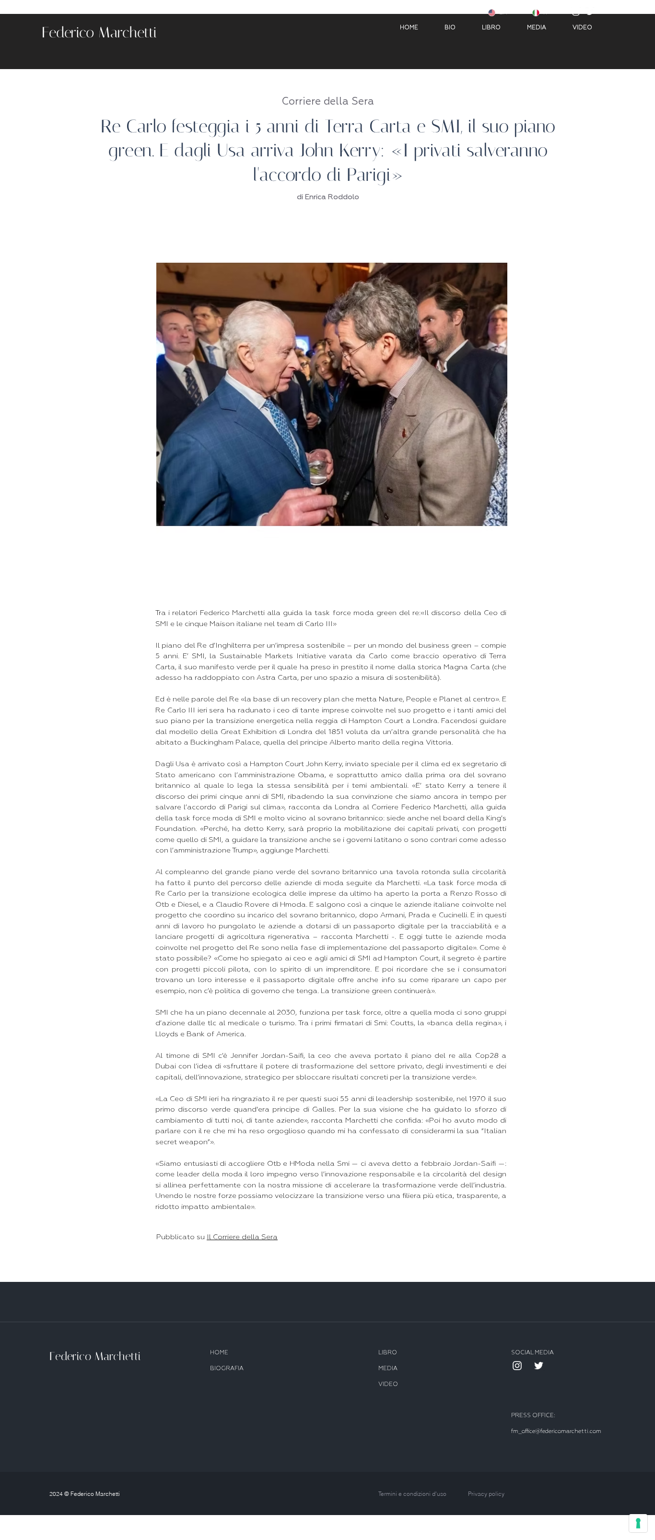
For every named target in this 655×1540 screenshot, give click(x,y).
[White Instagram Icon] (576, 12)
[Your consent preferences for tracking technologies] (638, 1523)
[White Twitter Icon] (590, 12)
